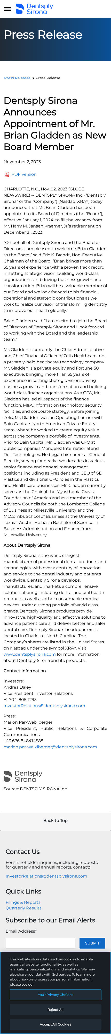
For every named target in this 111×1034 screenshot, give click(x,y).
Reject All (55, 1009)
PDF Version (24, 174)
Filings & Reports (23, 902)
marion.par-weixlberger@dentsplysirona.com (50, 746)
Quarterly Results (24, 908)
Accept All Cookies (55, 1024)
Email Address (21, 931)
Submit (92, 943)
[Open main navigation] (7, 9)
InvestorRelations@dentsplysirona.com (44, 705)
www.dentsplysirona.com (30, 654)
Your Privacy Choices (55, 995)
